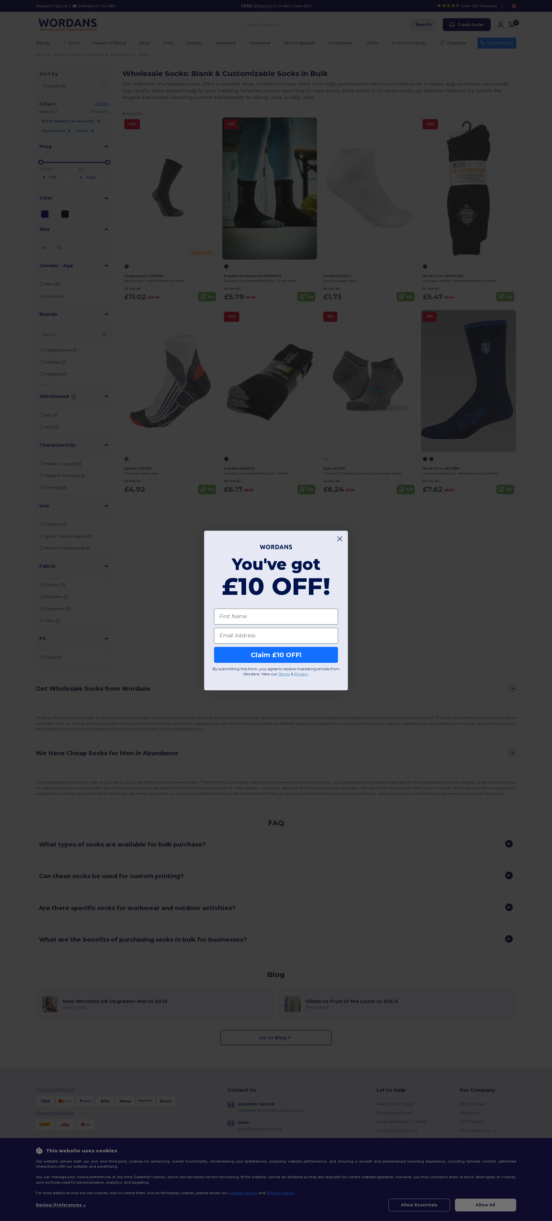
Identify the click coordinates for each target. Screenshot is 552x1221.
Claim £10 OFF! (276, 655)
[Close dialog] (339, 538)
